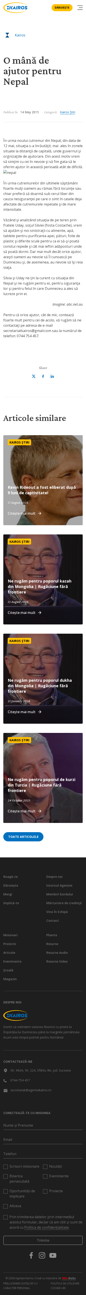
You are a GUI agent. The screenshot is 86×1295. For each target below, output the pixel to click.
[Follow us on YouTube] (53, 1255)
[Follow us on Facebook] (31, 1255)
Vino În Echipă (57, 912)
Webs (69, 1278)
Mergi (7, 894)
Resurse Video (57, 961)
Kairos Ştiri (67, 112)
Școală (8, 970)
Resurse (52, 944)
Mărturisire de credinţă (64, 903)
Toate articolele (23, 837)
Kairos (20, 35)
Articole (9, 953)
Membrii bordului (59, 894)
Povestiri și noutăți (27, 51)
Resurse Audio (57, 953)
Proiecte (9, 944)
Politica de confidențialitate (46, 1227)
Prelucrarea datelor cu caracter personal (20, 1286)
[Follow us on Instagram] (42, 1255)
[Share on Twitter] (33, 376)
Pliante (51, 935)
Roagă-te (10, 877)
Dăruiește (62, 7)
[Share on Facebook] (43, 376)
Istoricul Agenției (59, 885)
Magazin (10, 979)
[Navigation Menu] (80, 7)
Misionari (10, 935)
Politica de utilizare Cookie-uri (65, 1286)
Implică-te (11, 903)
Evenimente (12, 961)
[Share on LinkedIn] (52, 376)
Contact (52, 920)
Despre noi (54, 877)
